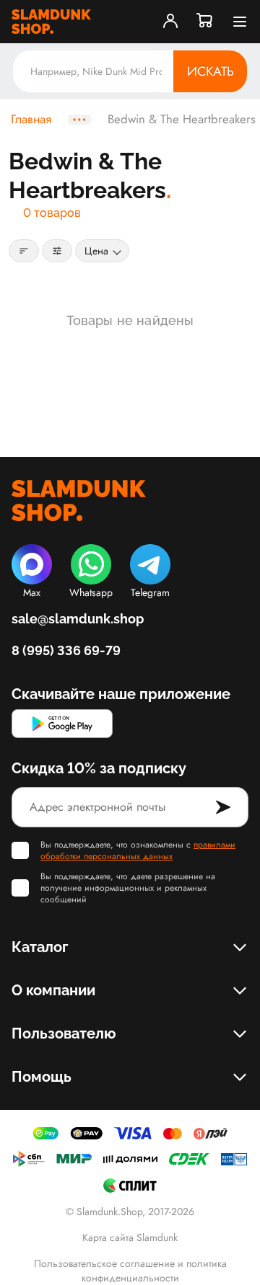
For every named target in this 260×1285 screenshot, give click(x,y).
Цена (96, 251)
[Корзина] (205, 21)
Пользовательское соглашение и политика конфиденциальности (130, 1270)
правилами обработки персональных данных (137, 850)
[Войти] (170, 21)
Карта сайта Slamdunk (130, 1237)
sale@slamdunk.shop (78, 618)
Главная (31, 120)
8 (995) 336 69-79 (66, 650)
